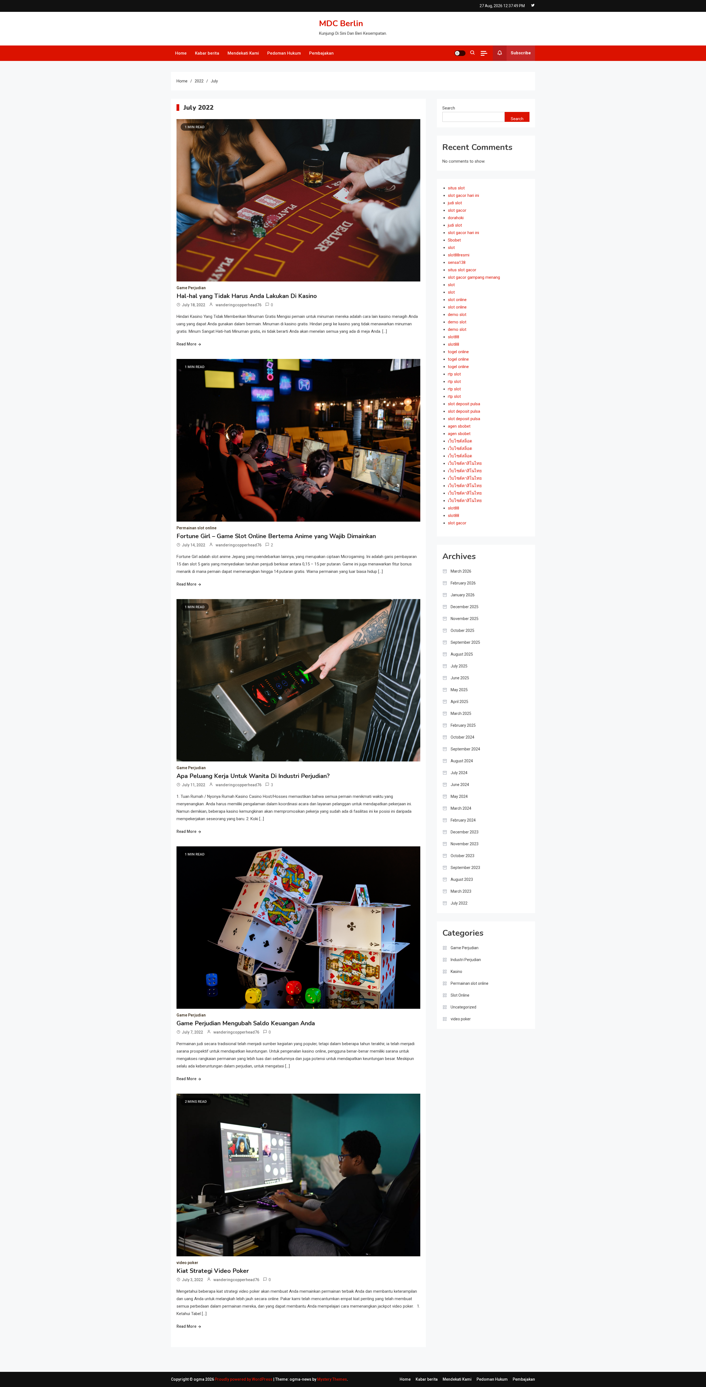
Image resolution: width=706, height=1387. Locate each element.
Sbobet (454, 240)
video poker (187, 1262)
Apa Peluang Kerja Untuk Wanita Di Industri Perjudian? (253, 776)
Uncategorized (463, 1007)
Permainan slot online (196, 528)
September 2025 (465, 642)
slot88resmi (458, 255)
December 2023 (464, 832)
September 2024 (465, 749)
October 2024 (462, 737)
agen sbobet (459, 426)
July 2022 (459, 903)
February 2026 (463, 583)
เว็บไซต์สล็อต (460, 441)
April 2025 (459, 701)
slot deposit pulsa (464, 403)
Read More (186, 344)
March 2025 (461, 713)
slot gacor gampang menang (474, 277)
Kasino (456, 971)
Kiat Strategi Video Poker (212, 1271)
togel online (458, 351)
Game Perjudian (191, 288)
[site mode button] (460, 53)
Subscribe (521, 52)
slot (451, 247)
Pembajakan (321, 53)
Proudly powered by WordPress (244, 1379)
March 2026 (461, 571)
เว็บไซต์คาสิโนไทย (465, 463)
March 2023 (461, 891)
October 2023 (462, 856)
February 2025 (463, 725)
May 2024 (459, 796)
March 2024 (461, 808)
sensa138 (457, 262)
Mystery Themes (332, 1379)
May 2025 (459, 690)
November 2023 (464, 844)
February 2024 (463, 820)
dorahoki (456, 217)
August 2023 (462, 879)
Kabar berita (207, 53)
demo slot (457, 314)
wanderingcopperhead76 (238, 305)
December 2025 (464, 607)
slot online (457, 299)
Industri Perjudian (466, 959)
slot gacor (457, 210)
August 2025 (462, 654)
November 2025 (464, 618)
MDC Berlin (341, 23)
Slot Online (460, 995)
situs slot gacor (462, 269)
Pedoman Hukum (284, 53)
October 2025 (462, 630)
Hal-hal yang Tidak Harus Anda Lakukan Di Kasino (246, 296)
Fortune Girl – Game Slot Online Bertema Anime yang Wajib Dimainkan (276, 536)
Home (181, 53)
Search (448, 108)
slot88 (453, 336)
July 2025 (459, 666)
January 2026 (463, 595)
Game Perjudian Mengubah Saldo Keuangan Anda (245, 1023)
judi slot (455, 202)
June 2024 (460, 784)
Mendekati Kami (243, 53)
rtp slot (454, 374)
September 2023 (465, 867)
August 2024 (462, 761)
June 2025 (460, 678)
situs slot (456, 188)
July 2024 (459, 773)
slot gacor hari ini (463, 195)
